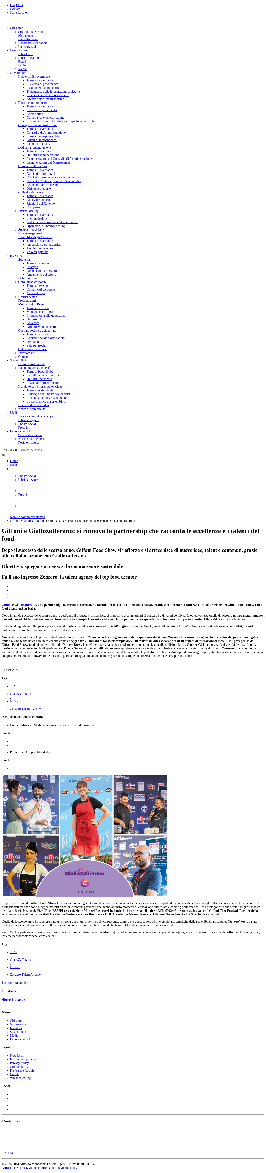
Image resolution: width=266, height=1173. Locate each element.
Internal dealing (28, 211)
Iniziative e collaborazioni (43, 382)
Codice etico (35, 114)
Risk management (30, 233)
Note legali (17, 1055)
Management (26, 35)
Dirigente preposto (39, 188)
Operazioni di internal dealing (46, 226)
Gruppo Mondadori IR (41, 326)
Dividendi (33, 341)
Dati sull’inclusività (39, 379)
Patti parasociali (37, 345)
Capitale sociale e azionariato (37, 330)
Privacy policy (19, 1063)
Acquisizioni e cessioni (42, 270)
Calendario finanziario (32, 349)
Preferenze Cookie (22, 1070)
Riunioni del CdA (38, 143)
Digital (22, 65)
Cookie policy (19, 1066)
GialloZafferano (20, 694)
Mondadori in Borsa (31, 304)
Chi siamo (16, 28)
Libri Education (28, 58)
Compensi (33, 207)
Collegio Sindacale (30, 192)
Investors (16, 256)
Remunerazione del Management (48, 162)
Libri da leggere (28, 420)
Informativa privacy (23, 1059)
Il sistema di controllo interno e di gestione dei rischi (61, 121)
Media (22, 69)
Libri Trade (25, 54)
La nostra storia (28, 39)
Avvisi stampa (36, 293)
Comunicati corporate (32, 282)
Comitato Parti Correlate (42, 185)
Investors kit (26, 353)
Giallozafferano (25, 605)
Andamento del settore (41, 274)
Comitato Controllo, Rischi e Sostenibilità (54, 181)
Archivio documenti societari (45, 99)
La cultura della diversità (34, 368)
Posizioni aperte (28, 442)
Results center (27, 297)
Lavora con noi (20, 431)
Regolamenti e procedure (43, 87)
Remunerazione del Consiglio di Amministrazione (59, 158)
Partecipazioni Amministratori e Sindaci (52, 222)
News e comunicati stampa (35, 416)
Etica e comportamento (33, 102)
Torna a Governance (40, 80)
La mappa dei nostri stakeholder (47, 397)
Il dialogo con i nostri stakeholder (40, 386)
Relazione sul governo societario (48, 95)
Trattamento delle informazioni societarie (53, 91)
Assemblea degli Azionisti (35, 237)
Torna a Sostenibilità (40, 371)
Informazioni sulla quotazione (46, 315)
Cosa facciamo (19, 50)
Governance (18, 72)
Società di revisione (31, 229)
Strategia (24, 259)
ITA (12, 5)
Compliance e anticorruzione (45, 117)
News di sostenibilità (32, 409)
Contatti (15, 9)
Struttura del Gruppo (31, 31)
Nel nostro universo (31, 439)
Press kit (23, 427)
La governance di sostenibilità (46, 401)
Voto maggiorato (37, 252)
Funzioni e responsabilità (43, 136)
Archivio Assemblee (40, 248)
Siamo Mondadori (30, 435)
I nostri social (27, 424)
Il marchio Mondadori (32, 43)
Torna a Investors (38, 263)
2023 (13, 686)
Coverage (33, 323)
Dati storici (34, 319)
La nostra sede (27, 46)
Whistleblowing (20, 1078)
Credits (14, 1074)
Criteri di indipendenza (42, 140)
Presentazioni (27, 300)
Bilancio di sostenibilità (33, 405)
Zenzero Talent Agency (25, 708)
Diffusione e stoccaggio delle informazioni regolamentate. (39, 1167)
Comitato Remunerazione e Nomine (50, 177)
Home (14, 461)
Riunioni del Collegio (41, 203)
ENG (19, 5)
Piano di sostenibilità (31, 364)
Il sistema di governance (34, 76)
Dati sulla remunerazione (34, 147)
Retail (22, 61)
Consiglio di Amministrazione (37, 125)
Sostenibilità (18, 360)
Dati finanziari (27, 278)
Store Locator (19, 12)
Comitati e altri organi (32, 166)
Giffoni (6, 605)
